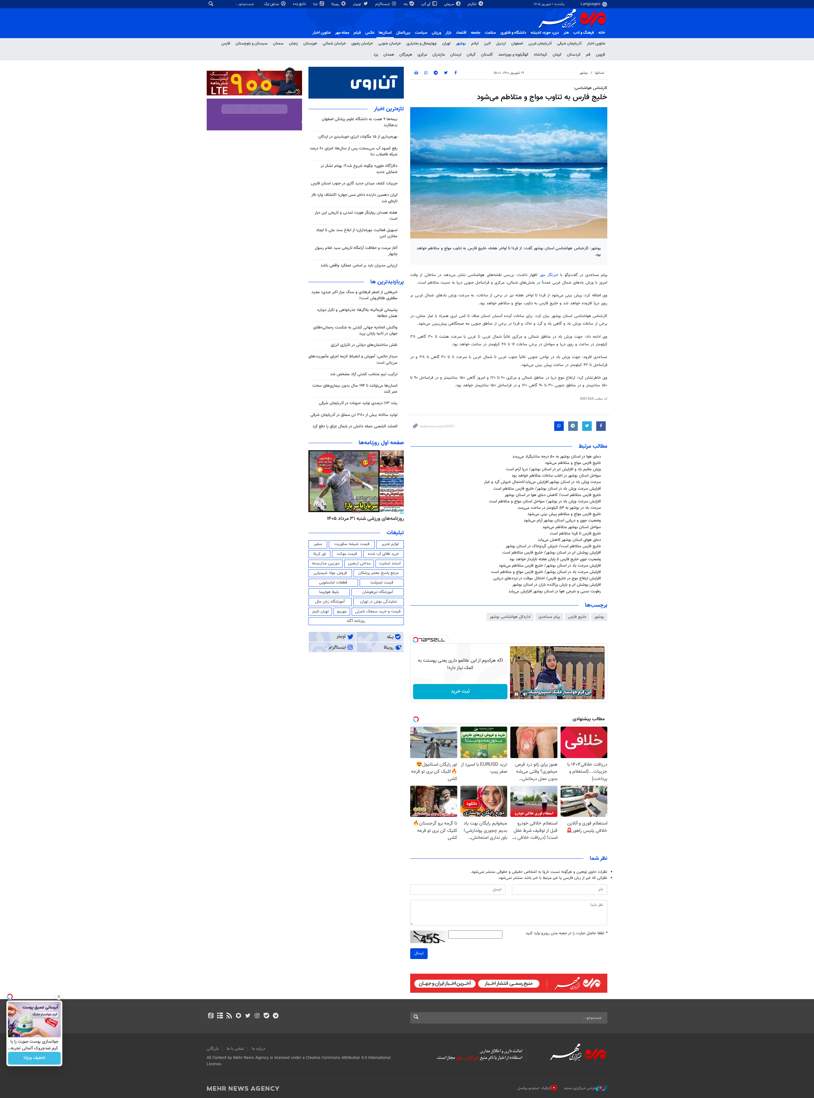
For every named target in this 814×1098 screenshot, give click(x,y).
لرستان (455, 55)
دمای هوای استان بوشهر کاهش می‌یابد (569, 540)
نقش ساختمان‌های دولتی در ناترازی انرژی (364, 345)
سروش (449, 4)
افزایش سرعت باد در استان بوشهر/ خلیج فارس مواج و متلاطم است (546, 572)
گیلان (471, 55)
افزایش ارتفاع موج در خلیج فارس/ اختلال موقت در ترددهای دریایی (547, 578)
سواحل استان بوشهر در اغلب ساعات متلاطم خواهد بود (556, 476)
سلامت (490, 33)
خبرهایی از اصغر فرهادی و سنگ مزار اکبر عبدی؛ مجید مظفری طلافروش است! (354, 295)
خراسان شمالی (334, 43)
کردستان (574, 55)
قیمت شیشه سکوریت (351, 544)
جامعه (475, 33)
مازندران (438, 55)
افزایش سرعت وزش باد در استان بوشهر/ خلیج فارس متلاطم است (547, 489)
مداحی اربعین (359, 563)
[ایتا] (211, 1016)
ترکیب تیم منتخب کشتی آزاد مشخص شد (363, 374)
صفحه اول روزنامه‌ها (381, 443)
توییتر (357, 4)
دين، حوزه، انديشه (545, 33)
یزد (376, 55)
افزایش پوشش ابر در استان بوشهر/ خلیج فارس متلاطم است (551, 552)
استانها (599, 73)
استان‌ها (385, 33)
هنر (566, 33)
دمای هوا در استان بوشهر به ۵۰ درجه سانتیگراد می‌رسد (556, 456)
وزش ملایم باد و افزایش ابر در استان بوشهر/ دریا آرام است (553, 469)
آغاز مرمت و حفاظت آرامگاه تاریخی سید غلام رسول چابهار (356, 251)
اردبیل (501, 43)
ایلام (475, 43)
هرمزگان (405, 55)
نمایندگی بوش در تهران (378, 601)
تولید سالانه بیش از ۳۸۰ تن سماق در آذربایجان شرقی (353, 415)
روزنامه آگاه (356, 621)
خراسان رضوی (362, 43)
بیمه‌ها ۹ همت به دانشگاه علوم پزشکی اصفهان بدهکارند (359, 122)
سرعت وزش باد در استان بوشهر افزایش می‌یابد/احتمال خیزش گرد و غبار (542, 482)
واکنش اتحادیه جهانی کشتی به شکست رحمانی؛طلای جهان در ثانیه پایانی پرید (355, 330)
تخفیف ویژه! (34, 1058)
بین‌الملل (403, 33)
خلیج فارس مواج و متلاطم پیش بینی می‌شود (564, 514)
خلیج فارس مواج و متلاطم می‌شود (573, 463)
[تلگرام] (275, 1016)
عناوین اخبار (596, 43)
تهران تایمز (320, 611)
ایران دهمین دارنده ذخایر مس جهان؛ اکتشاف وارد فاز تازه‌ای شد (354, 198)
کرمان (557, 55)
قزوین (600, 55)
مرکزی (422, 55)
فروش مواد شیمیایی (330, 573)
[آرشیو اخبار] (220, 1016)
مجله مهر (342, 33)
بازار (448, 33)
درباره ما (258, 1049)
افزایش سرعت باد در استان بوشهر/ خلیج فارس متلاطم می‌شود (550, 566)
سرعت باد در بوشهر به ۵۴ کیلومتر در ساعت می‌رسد (559, 508)
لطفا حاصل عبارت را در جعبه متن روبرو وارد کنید (566, 933)
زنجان (293, 43)
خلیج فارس (577, 617)
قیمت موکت (347, 554)
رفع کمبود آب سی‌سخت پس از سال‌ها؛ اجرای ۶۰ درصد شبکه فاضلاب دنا (353, 151)
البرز (487, 43)
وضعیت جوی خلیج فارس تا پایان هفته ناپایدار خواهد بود (555, 559)
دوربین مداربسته (326, 563)
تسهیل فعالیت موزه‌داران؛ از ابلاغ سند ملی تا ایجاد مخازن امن (356, 233)
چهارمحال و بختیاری (421, 43)
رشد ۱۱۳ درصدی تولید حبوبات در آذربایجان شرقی (358, 403)
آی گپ (426, 4)
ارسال (419, 953)
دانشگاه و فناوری (513, 33)
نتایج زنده (300, 4)
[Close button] (59, 996)
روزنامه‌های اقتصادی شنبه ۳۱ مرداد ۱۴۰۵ (363, 518)
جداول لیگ (272, 4)
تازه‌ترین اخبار (389, 109)
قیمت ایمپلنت (381, 582)
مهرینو (342, 611)
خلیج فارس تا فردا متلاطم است (575, 533)
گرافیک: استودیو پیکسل (534, 1088)
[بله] (266, 1016)
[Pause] (516, 694)
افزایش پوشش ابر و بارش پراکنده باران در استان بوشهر (556, 585)
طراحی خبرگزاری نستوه (580, 1088)
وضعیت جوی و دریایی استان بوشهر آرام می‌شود (562, 520)
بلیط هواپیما (329, 592)
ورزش (436, 33)
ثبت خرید (460, 691)
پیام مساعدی (549, 617)
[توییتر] (248, 1016)
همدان (388, 55)
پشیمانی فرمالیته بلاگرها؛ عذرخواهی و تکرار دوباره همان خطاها (357, 313)
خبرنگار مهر (549, 275)
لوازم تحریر (390, 544)
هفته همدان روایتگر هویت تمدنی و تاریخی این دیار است (355, 216)
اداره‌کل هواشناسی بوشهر (510, 617)
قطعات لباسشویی (333, 582)
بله (406, 4)
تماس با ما (235, 1049)
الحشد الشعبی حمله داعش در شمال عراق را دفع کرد (355, 426)
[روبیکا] (239, 1016)
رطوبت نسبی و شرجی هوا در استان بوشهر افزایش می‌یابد (554, 591)
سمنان (278, 43)
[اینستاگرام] (257, 1016)
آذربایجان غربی (540, 43)
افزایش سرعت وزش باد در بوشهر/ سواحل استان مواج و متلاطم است (545, 501)
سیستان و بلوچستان (252, 43)
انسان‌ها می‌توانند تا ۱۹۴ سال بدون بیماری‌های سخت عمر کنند (354, 389)
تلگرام (473, 4)
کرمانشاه (540, 55)
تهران (446, 43)
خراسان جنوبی (389, 43)
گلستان (487, 55)
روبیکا (335, 4)
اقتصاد (461, 33)
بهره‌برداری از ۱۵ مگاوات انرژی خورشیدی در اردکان (357, 137)
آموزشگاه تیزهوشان (377, 592)
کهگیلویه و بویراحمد (513, 55)
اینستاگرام (383, 4)
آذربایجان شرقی (569, 43)
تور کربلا (319, 554)
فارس (225, 43)
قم (588, 55)
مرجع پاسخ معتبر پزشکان (378, 573)
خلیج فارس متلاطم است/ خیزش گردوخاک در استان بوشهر (553, 546)
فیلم (357, 33)
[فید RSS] (229, 1016)
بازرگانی (213, 1049)
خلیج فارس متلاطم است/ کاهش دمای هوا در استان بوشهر (553, 495)
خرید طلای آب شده (383, 554)
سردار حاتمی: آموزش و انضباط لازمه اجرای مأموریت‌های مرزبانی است (352, 359)
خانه (601, 33)
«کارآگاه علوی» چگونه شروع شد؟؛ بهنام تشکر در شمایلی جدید (359, 169)
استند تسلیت (390, 563)
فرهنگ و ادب (583, 33)
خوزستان (310, 43)
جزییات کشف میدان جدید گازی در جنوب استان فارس (354, 183)
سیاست (421, 33)
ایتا (316, 4)
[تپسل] (415, 640)
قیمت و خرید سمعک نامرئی (378, 611)
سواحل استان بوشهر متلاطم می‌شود (571, 527)
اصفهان (517, 43)
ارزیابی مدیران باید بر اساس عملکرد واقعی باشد (359, 265)
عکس (369, 33)
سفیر (318, 544)
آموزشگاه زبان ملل (330, 601)
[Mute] (525, 694)
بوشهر (461, 43)
